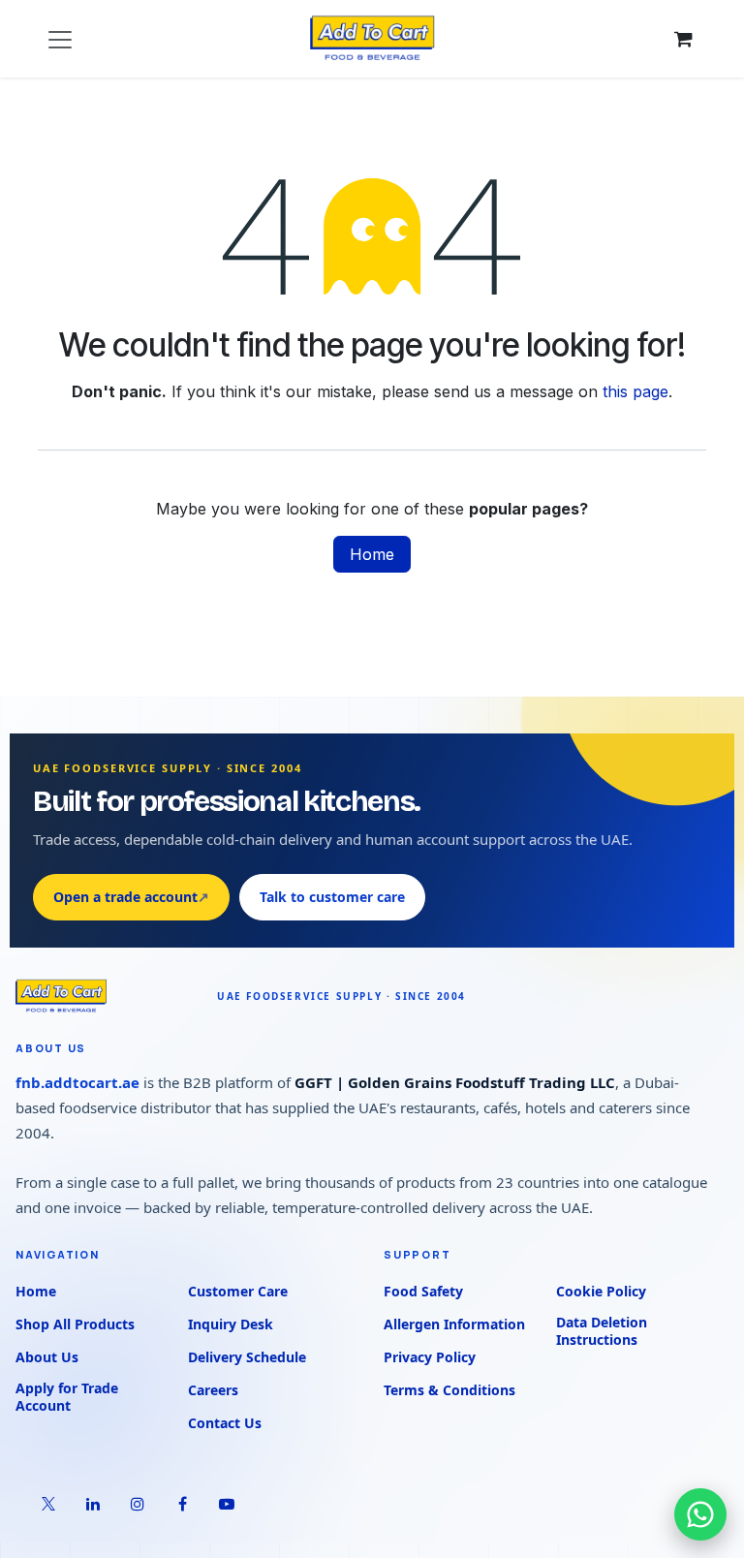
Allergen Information (454, 1324)
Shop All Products (75, 1324)
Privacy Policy (430, 1357)
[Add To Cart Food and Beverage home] (107, 996)
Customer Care (238, 1291)
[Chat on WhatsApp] (700, 1514)
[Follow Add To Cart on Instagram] (137, 1503)
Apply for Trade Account (67, 1397)
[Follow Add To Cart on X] (48, 1503)
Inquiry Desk (230, 1324)
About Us (47, 1357)
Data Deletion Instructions (601, 1331)
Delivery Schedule (247, 1357)
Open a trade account (131, 897)
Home (372, 554)
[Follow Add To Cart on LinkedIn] (93, 1503)
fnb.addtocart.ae (78, 1082)
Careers (213, 1390)
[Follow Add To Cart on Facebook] (182, 1503)
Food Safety (423, 1291)
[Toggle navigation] (60, 39)
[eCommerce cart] (683, 39)
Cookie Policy (601, 1291)
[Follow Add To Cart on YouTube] (226, 1503)
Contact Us (225, 1423)
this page (635, 391)
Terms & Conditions (449, 1390)
